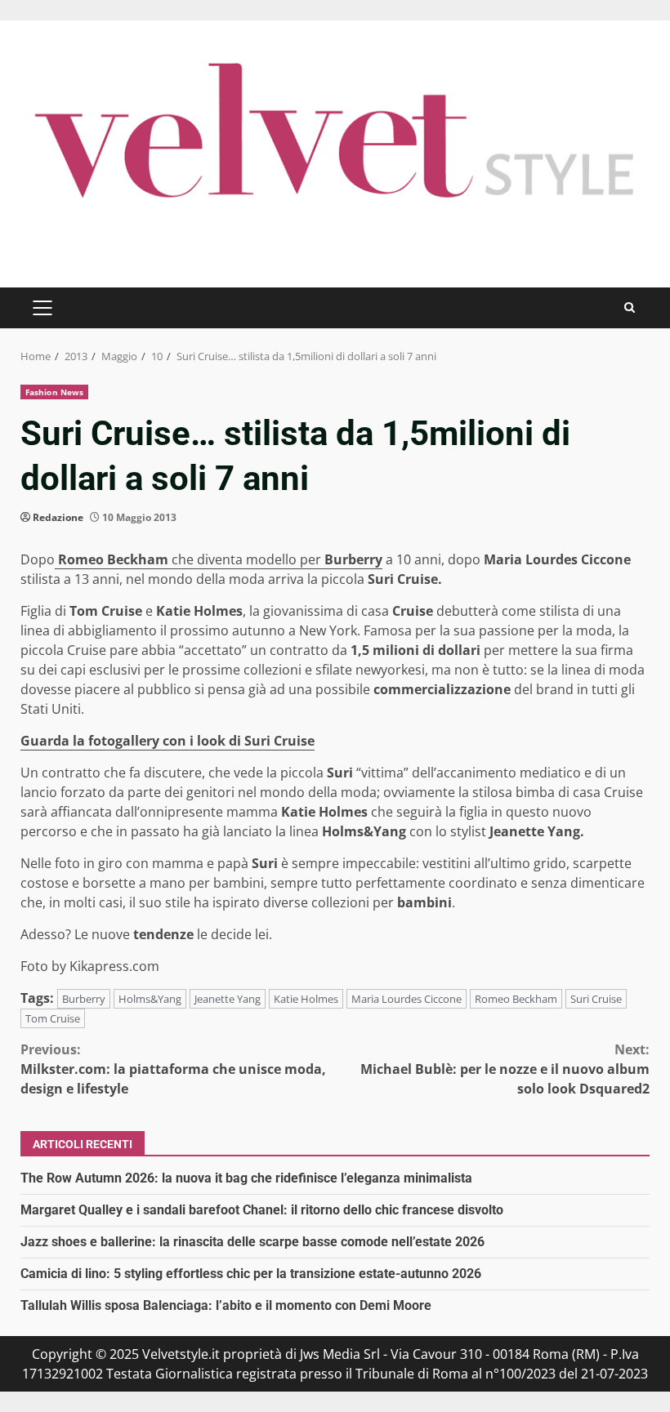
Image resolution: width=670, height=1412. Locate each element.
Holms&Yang (149, 998)
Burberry (351, 559)
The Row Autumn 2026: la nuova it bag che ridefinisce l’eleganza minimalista (246, 1178)
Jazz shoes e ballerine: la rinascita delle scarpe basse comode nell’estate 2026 (252, 1241)
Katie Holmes (306, 998)
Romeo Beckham (113, 559)
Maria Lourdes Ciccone (406, 998)
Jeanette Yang (227, 998)
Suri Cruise (596, 998)
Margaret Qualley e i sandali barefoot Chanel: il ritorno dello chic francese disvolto (261, 1210)
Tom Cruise (52, 1018)
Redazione (58, 517)
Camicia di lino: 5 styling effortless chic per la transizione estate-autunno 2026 (250, 1273)
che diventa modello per (246, 559)
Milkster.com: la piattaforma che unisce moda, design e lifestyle (173, 1069)
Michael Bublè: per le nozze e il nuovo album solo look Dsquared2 (505, 1069)
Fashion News (54, 392)
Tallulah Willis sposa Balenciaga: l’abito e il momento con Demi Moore (225, 1305)
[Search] (629, 307)
